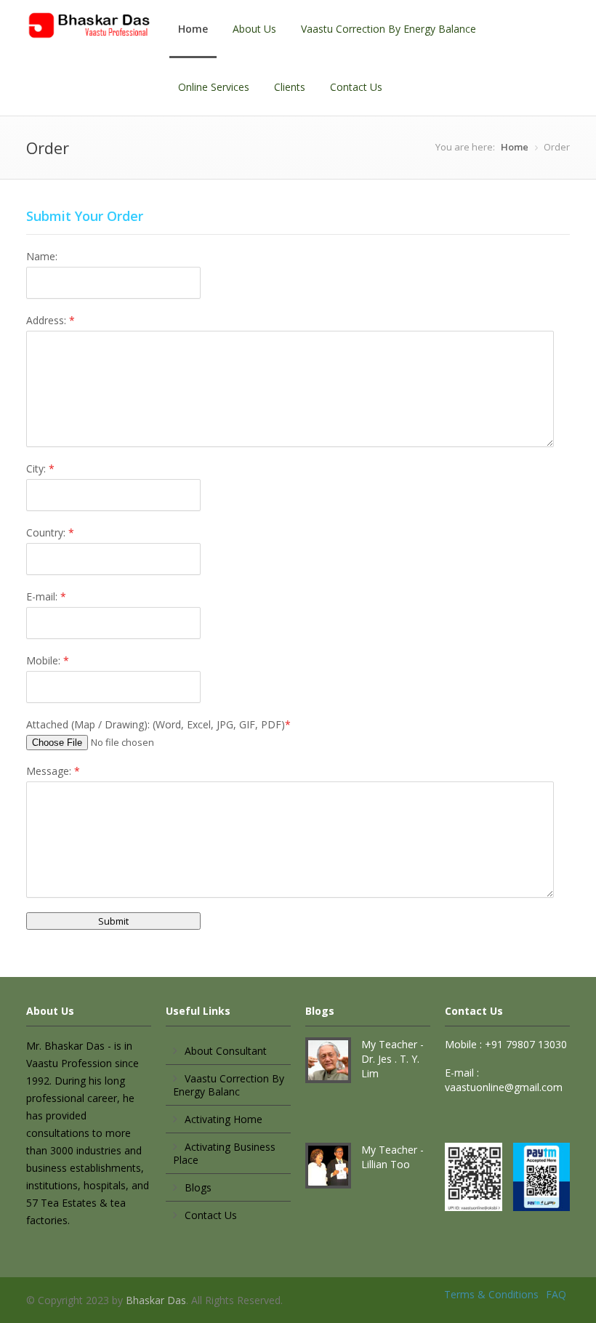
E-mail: (46, 596)
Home (193, 29)
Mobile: (47, 660)
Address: (50, 320)
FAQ (556, 1294)
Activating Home (223, 1119)
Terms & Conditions (491, 1294)
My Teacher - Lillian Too (392, 1157)
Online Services (213, 87)
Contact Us (356, 87)
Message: (53, 771)
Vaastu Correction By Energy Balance (388, 29)
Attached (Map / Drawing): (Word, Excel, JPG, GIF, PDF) (158, 724)
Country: (50, 532)
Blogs (198, 1187)
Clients (289, 87)
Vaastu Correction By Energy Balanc (228, 1084)
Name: (41, 256)
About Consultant (226, 1051)
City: (40, 468)
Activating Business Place (224, 1153)
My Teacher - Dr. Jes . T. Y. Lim (392, 1058)
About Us (254, 29)
